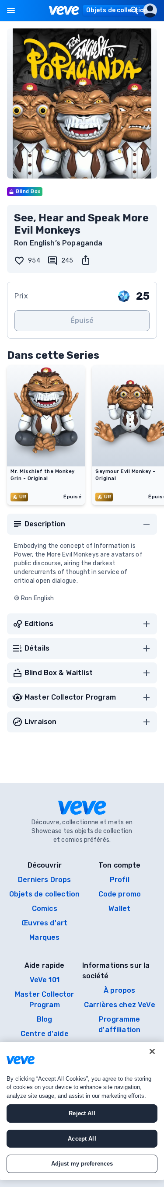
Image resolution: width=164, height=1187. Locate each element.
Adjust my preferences (82, 1163)
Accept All (82, 1138)
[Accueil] (64, 10)
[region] (82, 1111)
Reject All (82, 1113)
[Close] (152, 1051)
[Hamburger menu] (11, 10)
